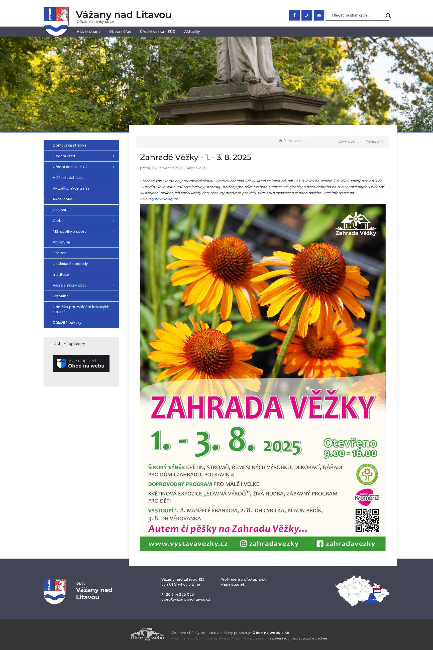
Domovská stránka (293, 141)
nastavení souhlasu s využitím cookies (297, 638)
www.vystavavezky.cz (158, 199)
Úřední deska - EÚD (158, 31)
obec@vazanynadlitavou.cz (185, 599)
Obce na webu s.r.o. (271, 632)
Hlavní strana (88, 31)
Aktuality (192, 31)
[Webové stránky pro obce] (119, 634)
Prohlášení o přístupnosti (243, 579)
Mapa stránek (232, 584)
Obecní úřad (120, 31)
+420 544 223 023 (177, 594)
